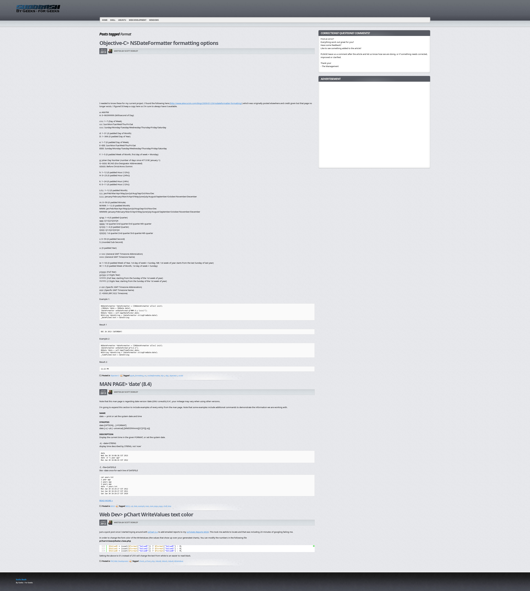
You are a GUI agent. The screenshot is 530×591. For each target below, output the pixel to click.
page (161, 506)
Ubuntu (122, 20)
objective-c (173, 375)
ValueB (158, 561)
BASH (112, 506)
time (169, 506)
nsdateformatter (153, 375)
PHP (111, 561)
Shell (112, 20)
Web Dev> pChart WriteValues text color (146, 514)
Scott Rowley (131, 51)
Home (104, 20)
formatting (139, 375)
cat (132, 506)
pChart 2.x (153, 531)
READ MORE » (106, 500)
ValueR (170, 561)
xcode (180, 375)
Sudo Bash (21, 579)
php (153, 561)
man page (154, 506)
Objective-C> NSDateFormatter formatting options (158, 42)
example (141, 506)
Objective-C (114, 375)
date (135, 506)
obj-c (163, 375)
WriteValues (178, 561)
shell (165, 506)
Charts (141, 561)
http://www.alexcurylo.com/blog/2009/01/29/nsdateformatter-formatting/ (206, 103)
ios (145, 375)
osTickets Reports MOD (198, 531)
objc (167, 375)
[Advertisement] (182, 78)
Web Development (137, 20)
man (147, 506)
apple (132, 375)
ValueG (164, 561)
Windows (154, 20)
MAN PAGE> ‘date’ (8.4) (125, 383)
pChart (148, 561)
